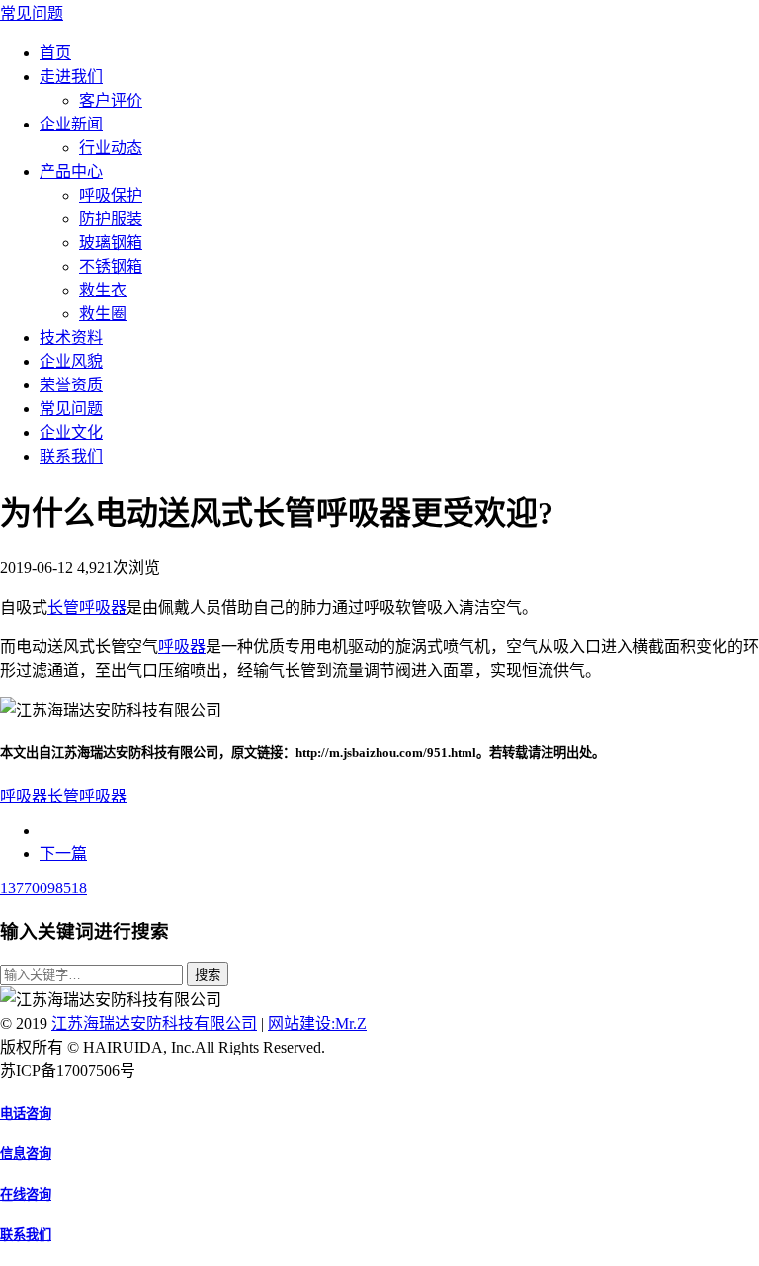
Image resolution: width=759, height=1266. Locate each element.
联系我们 (71, 456)
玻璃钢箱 (110, 242)
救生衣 (102, 290)
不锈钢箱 (110, 266)
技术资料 (71, 337)
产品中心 (71, 171)
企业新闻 (71, 124)
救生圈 (102, 313)
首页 (55, 52)
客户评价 (110, 100)
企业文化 (71, 432)
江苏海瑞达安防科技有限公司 (154, 1023)
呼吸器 (182, 646)
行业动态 (110, 147)
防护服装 (110, 219)
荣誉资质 (71, 385)
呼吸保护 (110, 195)
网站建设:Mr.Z (317, 1023)
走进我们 (71, 76)
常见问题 (31, 13)
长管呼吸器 (86, 607)
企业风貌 (71, 361)
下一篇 (63, 853)
